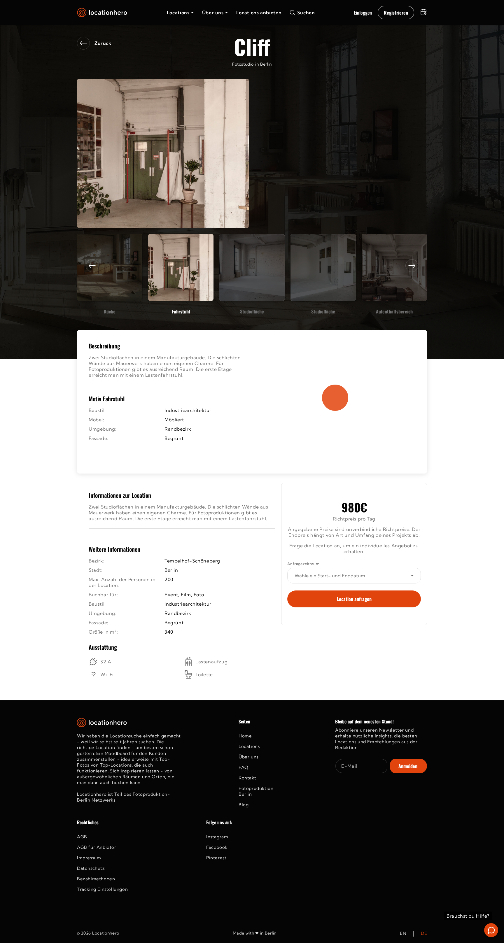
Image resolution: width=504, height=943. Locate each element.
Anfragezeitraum (303, 563)
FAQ (244, 767)
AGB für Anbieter (96, 847)
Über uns (248, 757)
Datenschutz (91, 868)
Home (245, 736)
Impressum (89, 857)
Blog (244, 804)
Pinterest (216, 857)
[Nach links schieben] (92, 265)
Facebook (217, 847)
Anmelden (407, 766)
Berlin (266, 64)
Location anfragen (354, 598)
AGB (82, 836)
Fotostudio (243, 64)
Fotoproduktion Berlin (256, 791)
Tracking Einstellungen (102, 889)
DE (424, 933)
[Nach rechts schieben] (411, 265)
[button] (180, 12)
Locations (249, 746)
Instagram (217, 836)
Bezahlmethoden (96, 878)
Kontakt (247, 778)
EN (403, 933)
